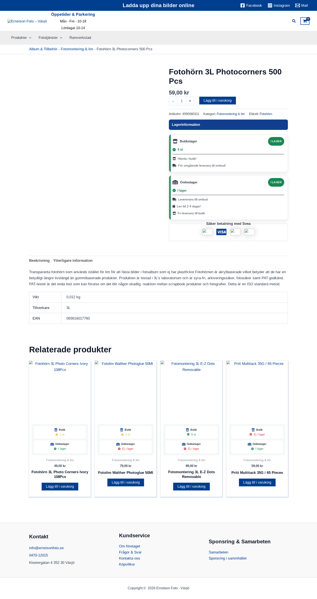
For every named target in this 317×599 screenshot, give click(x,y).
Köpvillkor (127, 564)
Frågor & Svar (130, 552)
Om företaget (129, 546)
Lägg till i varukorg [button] (60, 486)
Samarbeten (218, 552)
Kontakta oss (129, 558)
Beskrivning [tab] (39, 261)
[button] (294, 21)
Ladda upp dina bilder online (158, 5)
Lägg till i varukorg (218, 100)
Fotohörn (266, 114)
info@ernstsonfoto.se (46, 548)
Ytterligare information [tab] (73, 261)
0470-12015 (38, 555)
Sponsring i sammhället (227, 558)
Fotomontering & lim (77, 49)
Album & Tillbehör (43, 49)
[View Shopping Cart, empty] (304, 21)
